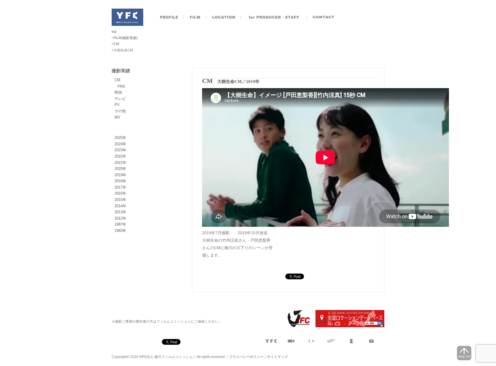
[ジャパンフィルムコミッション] (296, 326)
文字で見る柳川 (331, 341)
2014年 (120, 206)
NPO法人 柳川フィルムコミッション (127, 17)
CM (117, 80)
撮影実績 (194, 17)
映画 (118, 92)
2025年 (120, 137)
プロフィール (169, 17)
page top (464, 353)
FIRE (121, 86)
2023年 (120, 150)
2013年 (120, 212)
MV (117, 117)
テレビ (120, 98)
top (114, 31)
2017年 (120, 187)
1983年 (120, 230)
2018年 (120, 181)
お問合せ (324, 17)
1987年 (120, 224)
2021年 (120, 162)
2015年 (120, 199)
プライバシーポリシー (246, 357)
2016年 (120, 193)
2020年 (120, 168)
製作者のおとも (274, 17)
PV (117, 104)
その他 (120, 111)
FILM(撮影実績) (125, 38)
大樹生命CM (229, 81)
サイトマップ (277, 357)
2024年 (120, 144)
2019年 (120, 175)
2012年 (120, 218)
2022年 (120, 156)
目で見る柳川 (311, 341)
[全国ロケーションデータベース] (347, 326)
